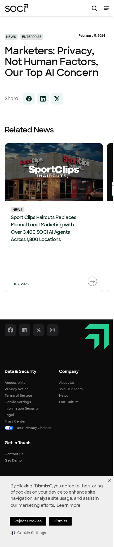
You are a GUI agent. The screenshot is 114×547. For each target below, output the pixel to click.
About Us (66, 383)
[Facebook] (10, 330)
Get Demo (13, 460)
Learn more (68, 505)
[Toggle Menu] (106, 8)
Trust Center (15, 421)
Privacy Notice (17, 389)
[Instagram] (52, 330)
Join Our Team (71, 389)
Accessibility (15, 383)
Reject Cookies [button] (28, 521)
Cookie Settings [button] (18, 402)
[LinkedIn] (24, 330)
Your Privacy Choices (33, 428)
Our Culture (69, 402)
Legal (9, 415)
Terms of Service (18, 395)
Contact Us (14, 454)
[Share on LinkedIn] (43, 99)
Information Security (22, 408)
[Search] (94, 8)
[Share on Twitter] (57, 99)
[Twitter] (38, 330)
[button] (28, 533)
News (18, 210)
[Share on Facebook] (29, 99)
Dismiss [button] (60, 521)
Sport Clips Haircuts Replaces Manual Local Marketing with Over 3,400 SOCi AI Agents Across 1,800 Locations (43, 228)
